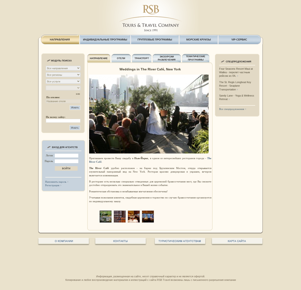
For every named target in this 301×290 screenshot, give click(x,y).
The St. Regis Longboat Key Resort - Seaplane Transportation (235, 86)
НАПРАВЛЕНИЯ (60, 39)
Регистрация (52, 185)
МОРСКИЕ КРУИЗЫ (198, 39)
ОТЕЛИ (121, 58)
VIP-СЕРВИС (239, 39)
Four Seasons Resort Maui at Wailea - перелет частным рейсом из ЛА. (236, 72)
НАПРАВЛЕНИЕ (99, 58)
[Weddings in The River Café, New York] (105, 221)
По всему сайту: (55, 117)
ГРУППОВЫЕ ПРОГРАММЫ (155, 39)
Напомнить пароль (55, 181)
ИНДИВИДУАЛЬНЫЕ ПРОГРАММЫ (105, 39)
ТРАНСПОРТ (142, 58)
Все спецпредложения (231, 109)
